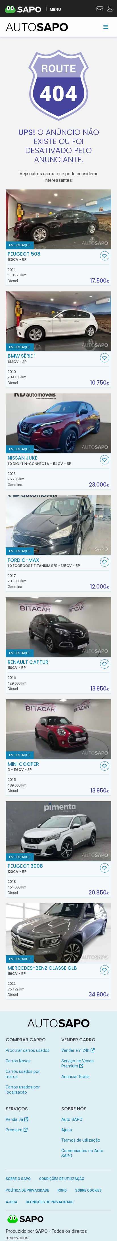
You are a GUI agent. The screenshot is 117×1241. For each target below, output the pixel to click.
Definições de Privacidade (49, 1202)
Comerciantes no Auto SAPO (82, 1153)
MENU (55, 9)
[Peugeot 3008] (59, 831)
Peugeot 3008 (25, 868)
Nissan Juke (39, 460)
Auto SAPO (71, 1119)
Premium (15, 1130)
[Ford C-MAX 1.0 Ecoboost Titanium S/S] (59, 525)
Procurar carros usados (27, 1050)
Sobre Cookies (88, 1190)
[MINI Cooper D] (59, 729)
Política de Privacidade (27, 1190)
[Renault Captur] (59, 627)
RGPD (62, 1190)
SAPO (25, 1219)
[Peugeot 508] (59, 219)
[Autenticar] (100, 9)
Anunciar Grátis (75, 1076)
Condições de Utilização (61, 1179)
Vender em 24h (76, 1050)
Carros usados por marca (23, 1074)
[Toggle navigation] (106, 27)
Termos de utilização (80, 1140)
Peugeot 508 (24, 256)
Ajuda (66, 1130)
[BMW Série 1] (59, 321)
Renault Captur (28, 664)
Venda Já (15, 1119)
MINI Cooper (23, 766)
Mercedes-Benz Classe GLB (42, 970)
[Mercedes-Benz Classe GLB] (59, 933)
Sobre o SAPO (18, 1179)
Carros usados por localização (23, 1089)
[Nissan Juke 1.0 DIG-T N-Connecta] (59, 423)
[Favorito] (104, 255)
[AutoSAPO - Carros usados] (37, 27)
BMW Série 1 (22, 358)
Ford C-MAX (44, 562)
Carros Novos (18, 1061)
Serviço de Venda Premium (77, 1063)
